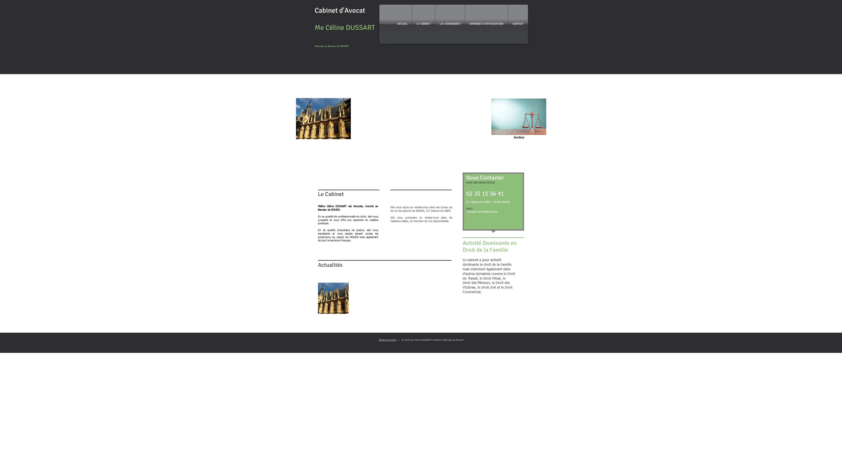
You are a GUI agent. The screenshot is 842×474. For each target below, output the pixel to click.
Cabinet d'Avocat (340, 10)
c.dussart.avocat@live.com (482, 212)
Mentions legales (388, 340)
